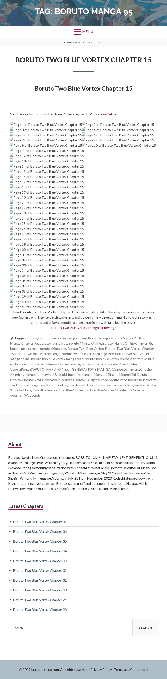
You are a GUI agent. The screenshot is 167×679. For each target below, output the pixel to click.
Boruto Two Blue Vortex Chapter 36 (40, 531)
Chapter (118, 369)
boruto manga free (53, 343)
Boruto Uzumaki (93, 364)
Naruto (15, 380)
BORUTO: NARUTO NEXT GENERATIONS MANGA (70, 369)
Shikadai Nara (20, 390)
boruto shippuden (53, 348)
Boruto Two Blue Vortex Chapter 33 (40, 561)
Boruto (31, 338)
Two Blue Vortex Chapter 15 (110, 390)
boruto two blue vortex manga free (88, 354)
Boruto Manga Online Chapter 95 (127, 343)
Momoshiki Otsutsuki (135, 374)
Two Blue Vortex (44, 390)
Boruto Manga (99, 338)
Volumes (16, 395)
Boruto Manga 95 (124, 338)
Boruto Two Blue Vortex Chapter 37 (40, 522)
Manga (99, 374)
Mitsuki (111, 374)
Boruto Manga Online (84, 343)
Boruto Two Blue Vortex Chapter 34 (40, 551)
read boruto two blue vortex (89, 385)
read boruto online (53, 385)
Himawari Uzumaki (52, 374)
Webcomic (32, 395)
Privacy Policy (101, 669)
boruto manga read (24, 348)
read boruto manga (24, 385)
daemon (31, 374)
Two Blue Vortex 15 (73, 390)
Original (94, 380)
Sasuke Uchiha (145, 385)
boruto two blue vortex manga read (57, 359)
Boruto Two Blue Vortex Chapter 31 (40, 580)
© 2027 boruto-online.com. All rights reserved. (53, 669)
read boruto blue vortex (138, 380)
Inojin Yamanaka (80, 374)
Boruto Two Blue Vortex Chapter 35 (40, 541)
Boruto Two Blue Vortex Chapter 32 (40, 570)
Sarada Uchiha (122, 385)
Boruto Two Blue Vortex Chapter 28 (40, 609)
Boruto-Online (105, 114)
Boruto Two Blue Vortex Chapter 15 (83, 60)
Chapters (132, 369)
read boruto (110, 380)
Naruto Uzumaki (74, 380)
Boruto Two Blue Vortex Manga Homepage (83, 328)
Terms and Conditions (130, 669)
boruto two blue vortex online (107, 359)
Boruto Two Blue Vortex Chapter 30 (40, 590)
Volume (138, 390)
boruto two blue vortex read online (54, 364)
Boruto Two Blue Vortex (85, 348)
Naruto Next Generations (41, 380)
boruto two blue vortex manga (37, 354)
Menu (87, 31)
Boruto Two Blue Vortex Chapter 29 (40, 600)
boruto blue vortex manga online (62, 338)
